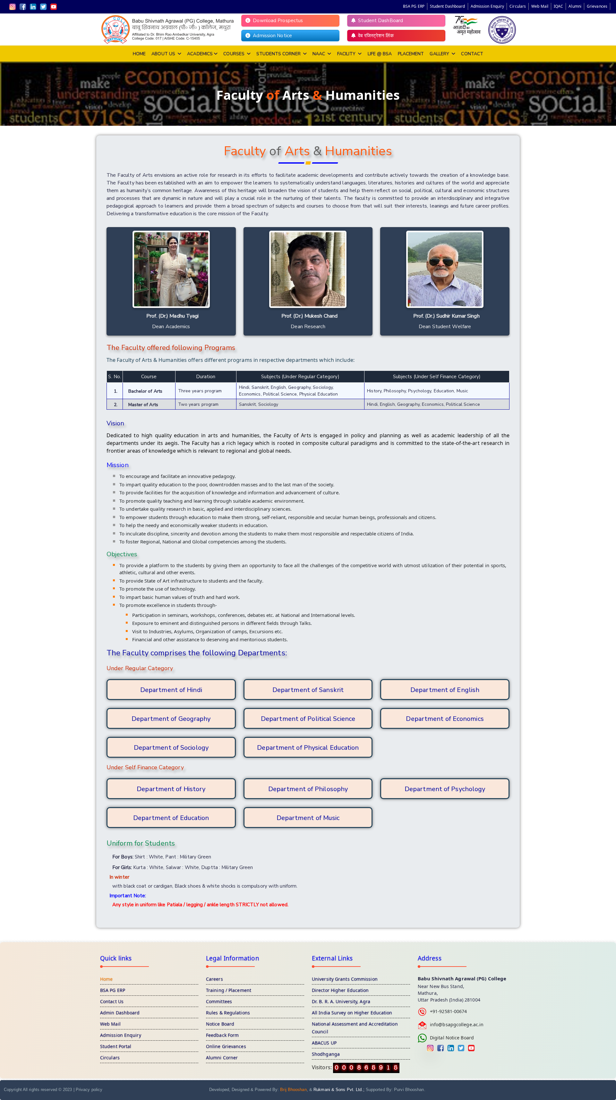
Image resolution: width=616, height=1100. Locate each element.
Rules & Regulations (228, 1013)
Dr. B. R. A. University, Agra (341, 1001)
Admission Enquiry (487, 6)
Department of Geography (171, 718)
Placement (411, 54)
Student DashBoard (379, 20)
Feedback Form (222, 1035)
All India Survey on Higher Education (352, 1013)
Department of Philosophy (308, 789)
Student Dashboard (447, 6)
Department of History (171, 789)
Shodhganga (326, 1054)
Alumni (575, 6)
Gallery (440, 54)
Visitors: (322, 1067)
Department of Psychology (445, 789)
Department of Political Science (308, 718)
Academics (200, 54)
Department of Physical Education (308, 747)
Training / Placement (228, 990)
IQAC (558, 6)
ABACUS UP (324, 1043)
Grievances (597, 6)
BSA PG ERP (413, 6)
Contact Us (112, 1001)
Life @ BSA (380, 54)
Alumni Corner (222, 1057)
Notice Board (220, 1024)
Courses (234, 54)
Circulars (517, 6)
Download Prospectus (276, 20)
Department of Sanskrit (308, 690)
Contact (472, 54)
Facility (347, 54)
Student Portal (115, 1046)
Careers (214, 979)
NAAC (319, 54)
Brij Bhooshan (293, 1089)
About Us (163, 54)
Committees (219, 1001)
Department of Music (308, 818)
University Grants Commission (345, 979)
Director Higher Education (340, 990)
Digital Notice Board (452, 1038)
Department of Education (171, 818)
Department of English (444, 690)
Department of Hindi (171, 690)
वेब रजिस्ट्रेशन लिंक (374, 35)
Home (139, 54)
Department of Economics (444, 718)
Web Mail (539, 6)
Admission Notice (271, 35)
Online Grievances (226, 1046)
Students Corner (279, 54)
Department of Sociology (171, 747)
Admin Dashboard (120, 1013)
